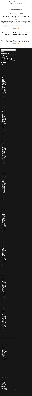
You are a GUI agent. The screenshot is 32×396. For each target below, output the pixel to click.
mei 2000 (3, 232)
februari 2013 (3, 146)
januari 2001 (3, 224)
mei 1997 (3, 265)
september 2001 (4, 219)
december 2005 (4, 193)
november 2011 (4, 155)
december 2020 (4, 82)
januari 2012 (3, 153)
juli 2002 (3, 212)
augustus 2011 (4, 157)
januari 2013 (3, 147)
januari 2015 (3, 126)
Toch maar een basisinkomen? (21, 7)
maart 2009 (3, 181)
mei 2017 (3, 114)
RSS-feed (15, 7)
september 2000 (4, 228)
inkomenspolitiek (4, 359)
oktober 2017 (3, 110)
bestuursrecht (3, 347)
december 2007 (4, 189)
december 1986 (4, 325)
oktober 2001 (3, 218)
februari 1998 (3, 256)
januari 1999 (3, 245)
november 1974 (4, 332)
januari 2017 (3, 117)
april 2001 (3, 222)
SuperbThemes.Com (15, 394)
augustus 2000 (4, 229)
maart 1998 (3, 255)
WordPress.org (4, 384)
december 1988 (4, 322)
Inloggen (3, 381)
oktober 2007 (3, 190)
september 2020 (4, 84)
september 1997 (4, 261)
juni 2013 (3, 143)
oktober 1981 (3, 330)
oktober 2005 (3, 194)
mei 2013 (3, 144)
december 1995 (4, 282)
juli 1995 (3, 287)
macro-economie (4, 360)
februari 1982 (3, 329)
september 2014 (4, 130)
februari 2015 (3, 125)
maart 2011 (3, 161)
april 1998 (3, 254)
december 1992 (4, 313)
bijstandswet (3, 349)
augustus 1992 (4, 314)
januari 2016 (3, 122)
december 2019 (4, 89)
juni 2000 (3, 231)
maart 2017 (3, 116)
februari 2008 (3, 187)
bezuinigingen (3, 348)
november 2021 (4, 76)
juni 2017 (3, 113)
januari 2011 (3, 163)
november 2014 (4, 128)
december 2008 (4, 183)
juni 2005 (3, 197)
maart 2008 (3, 186)
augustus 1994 (4, 298)
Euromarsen (3, 355)
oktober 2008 (3, 184)
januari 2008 (3, 188)
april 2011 (3, 160)
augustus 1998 (4, 250)
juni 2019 (3, 94)
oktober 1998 (3, 248)
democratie (3, 352)
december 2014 (4, 127)
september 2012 (4, 149)
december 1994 (4, 294)
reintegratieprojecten (4, 366)
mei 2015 (3, 124)
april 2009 (3, 180)
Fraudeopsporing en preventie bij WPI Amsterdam (16, 9)
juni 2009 (3, 178)
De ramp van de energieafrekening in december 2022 (8, 60)
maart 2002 (3, 214)
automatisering (4, 345)
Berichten (3, 382)
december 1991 (4, 315)
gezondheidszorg (4, 358)
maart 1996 (3, 279)
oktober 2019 (3, 91)
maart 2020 (3, 86)
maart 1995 (3, 291)
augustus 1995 (4, 286)
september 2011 (4, 156)
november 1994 (4, 295)
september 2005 (4, 195)
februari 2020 (3, 87)
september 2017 (4, 111)
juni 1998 (3, 252)
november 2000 (4, 226)
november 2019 (4, 90)
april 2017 (3, 115)
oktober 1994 (3, 296)
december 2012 (4, 148)
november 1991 (4, 316)
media (2, 361)
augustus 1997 (4, 262)
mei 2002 (3, 213)
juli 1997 (3, 263)
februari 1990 (3, 319)
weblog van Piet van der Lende (16, 2)
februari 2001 (3, 223)
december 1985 (4, 326)
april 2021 (3, 80)
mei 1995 (3, 289)
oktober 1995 (3, 284)
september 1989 (4, 321)
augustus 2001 (4, 220)
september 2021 (4, 77)
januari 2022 (3, 75)
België (2, 346)
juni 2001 (3, 221)
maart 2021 (3, 81)
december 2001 (4, 216)
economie (3, 354)
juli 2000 (3, 230)
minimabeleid (3, 362)
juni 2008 (3, 185)
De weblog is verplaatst (5, 55)
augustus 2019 (4, 93)
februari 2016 (3, 121)
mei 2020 (3, 85)
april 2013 (3, 145)
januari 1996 (3, 281)
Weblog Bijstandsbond (10, 7)
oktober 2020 (3, 83)
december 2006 (4, 191)
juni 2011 (3, 159)
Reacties (3, 383)
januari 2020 (3, 88)
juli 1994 (3, 299)
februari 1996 (3, 280)
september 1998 (4, 249)
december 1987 (4, 323)
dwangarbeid (3, 353)
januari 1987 (3, 324)
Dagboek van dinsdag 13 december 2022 (7, 59)
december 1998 (4, 246)
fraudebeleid (3, 356)
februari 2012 (3, 152)
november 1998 (4, 247)
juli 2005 (3, 196)
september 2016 (4, 119)
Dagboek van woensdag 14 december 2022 (7, 58)
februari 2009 (3, 182)
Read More (16, 28)
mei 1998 (3, 253)
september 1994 (4, 297)
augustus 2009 (4, 177)
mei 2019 (3, 95)
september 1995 (4, 285)
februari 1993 (3, 312)
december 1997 (4, 258)
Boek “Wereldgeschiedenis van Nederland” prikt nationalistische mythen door (16, 17)
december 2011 (4, 154)
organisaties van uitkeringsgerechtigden (7, 365)
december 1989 (4, 320)
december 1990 (4, 317)
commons (3, 350)
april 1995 (3, 290)
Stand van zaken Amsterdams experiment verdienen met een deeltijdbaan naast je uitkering (16, 33)
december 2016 (4, 118)
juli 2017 (3, 112)
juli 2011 (3, 158)
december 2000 (4, 225)
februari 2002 (3, 215)
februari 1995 (3, 292)
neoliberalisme (3, 364)
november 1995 (4, 283)
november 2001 (4, 217)
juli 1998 (3, 251)
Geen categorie (18, 19)
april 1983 (3, 328)
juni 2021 (3, 78)
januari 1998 (3, 257)
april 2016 (3, 120)
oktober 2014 (3, 129)
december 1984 (4, 327)
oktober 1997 (3, 260)
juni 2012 (3, 150)
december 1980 (4, 331)
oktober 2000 (3, 227)
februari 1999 (3, 244)
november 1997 (4, 259)
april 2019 (3, 96)
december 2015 (4, 123)
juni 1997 (3, 264)
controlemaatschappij (4, 351)
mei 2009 (3, 179)
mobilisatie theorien (4, 363)
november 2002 (4, 211)
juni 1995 (3, 288)
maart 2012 (3, 151)
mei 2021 (3, 79)
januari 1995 (3, 293)
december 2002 (4, 210)
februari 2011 (3, 162)
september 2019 (4, 92)
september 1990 (4, 318)
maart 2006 (3, 192)
